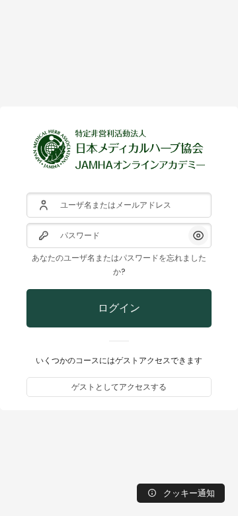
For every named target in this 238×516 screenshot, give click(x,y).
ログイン (119, 308)
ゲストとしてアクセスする (119, 386)
